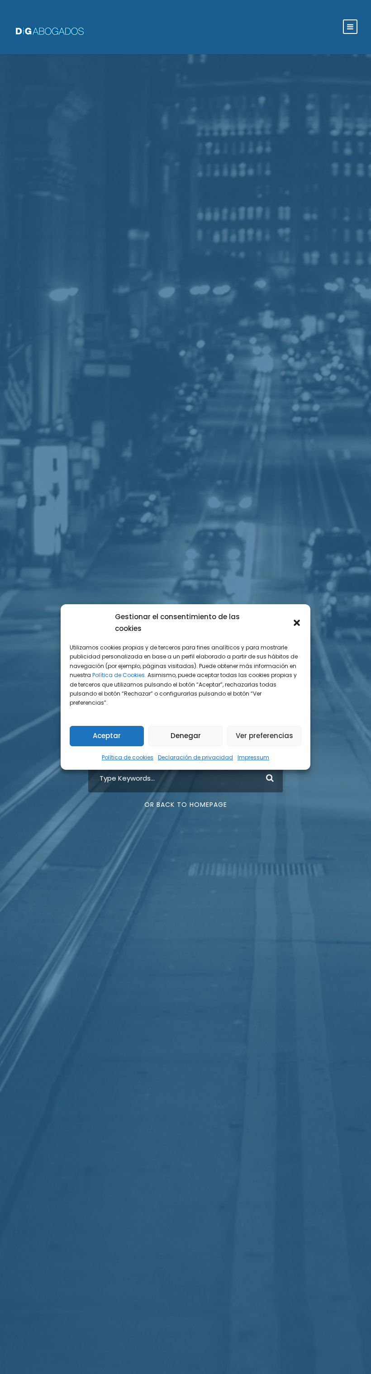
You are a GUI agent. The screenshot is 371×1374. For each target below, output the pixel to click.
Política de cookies (127, 757)
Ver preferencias (264, 735)
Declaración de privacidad (195, 757)
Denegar (186, 735)
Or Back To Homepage (185, 804)
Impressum (253, 757)
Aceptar (107, 735)
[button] (296, 622)
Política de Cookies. (119, 675)
